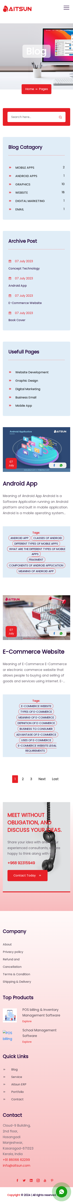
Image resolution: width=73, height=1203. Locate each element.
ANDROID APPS (26, 176)
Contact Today (24, 875)
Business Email (25, 397)
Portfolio (17, 1092)
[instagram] (38, 1180)
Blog (14, 1069)
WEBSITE (21, 192)
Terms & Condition (16, 974)
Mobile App (23, 405)
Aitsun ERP (18, 1084)
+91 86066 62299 (16, 1160)
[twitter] (24, 1180)
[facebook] (17, 1180)
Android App (17, 285)
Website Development (32, 372)
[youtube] (45, 1180)
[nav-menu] (66, 8)
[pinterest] (52, 1180)
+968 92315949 (21, 862)
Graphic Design (26, 381)
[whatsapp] (61, 1191)
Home (29, 89)
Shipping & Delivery (17, 982)
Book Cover (16, 320)
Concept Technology (24, 268)
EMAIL (19, 209)
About (7, 944)
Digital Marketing (27, 389)
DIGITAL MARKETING (30, 201)
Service (16, 1077)
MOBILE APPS (24, 167)
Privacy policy (13, 952)
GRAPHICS (22, 184)
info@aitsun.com (16, 1165)
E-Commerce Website (25, 303)
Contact (17, 1099)
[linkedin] (31, 1180)
